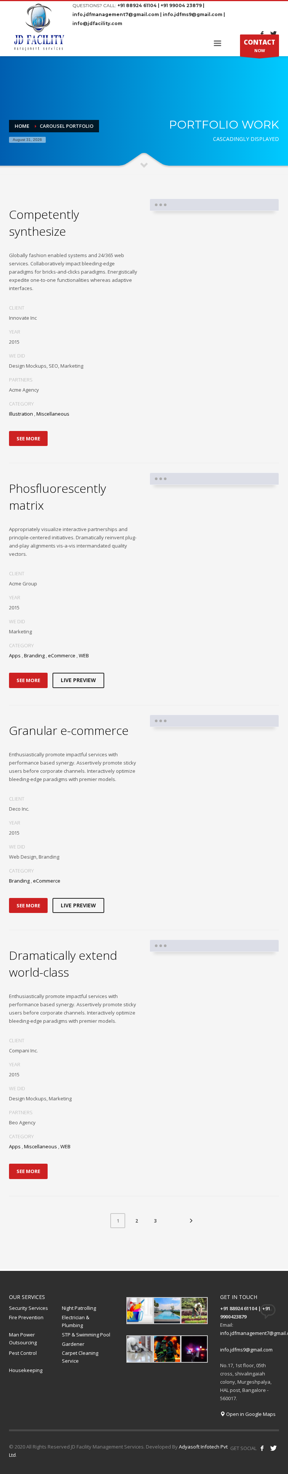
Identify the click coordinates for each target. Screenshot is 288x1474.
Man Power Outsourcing (23, 1338)
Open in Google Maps (250, 1414)
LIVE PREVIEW (78, 680)
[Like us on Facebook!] (262, 1448)
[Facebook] (262, 33)
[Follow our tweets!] (273, 1448)
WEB (84, 655)
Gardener (73, 1344)
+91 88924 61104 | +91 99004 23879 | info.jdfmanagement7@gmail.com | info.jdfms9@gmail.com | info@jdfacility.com (148, 14)
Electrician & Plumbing (75, 1321)
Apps (15, 655)
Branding (34, 655)
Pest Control (23, 1353)
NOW (259, 45)
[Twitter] (273, 33)
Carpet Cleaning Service (80, 1357)
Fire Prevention (26, 1317)
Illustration (21, 413)
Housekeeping (25, 1370)
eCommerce (61, 655)
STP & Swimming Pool (86, 1334)
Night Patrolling (79, 1308)
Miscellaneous (52, 413)
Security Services (28, 1308)
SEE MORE (28, 438)
